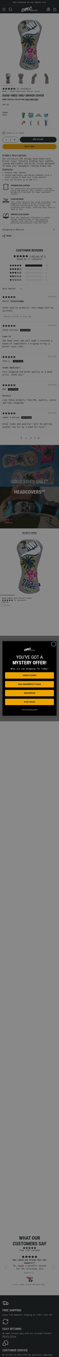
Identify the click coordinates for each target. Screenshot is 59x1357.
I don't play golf (29, 709)
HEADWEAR (29, 693)
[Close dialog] (54, 644)
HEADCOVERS (29, 675)
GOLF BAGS (29, 702)
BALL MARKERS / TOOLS (29, 684)
